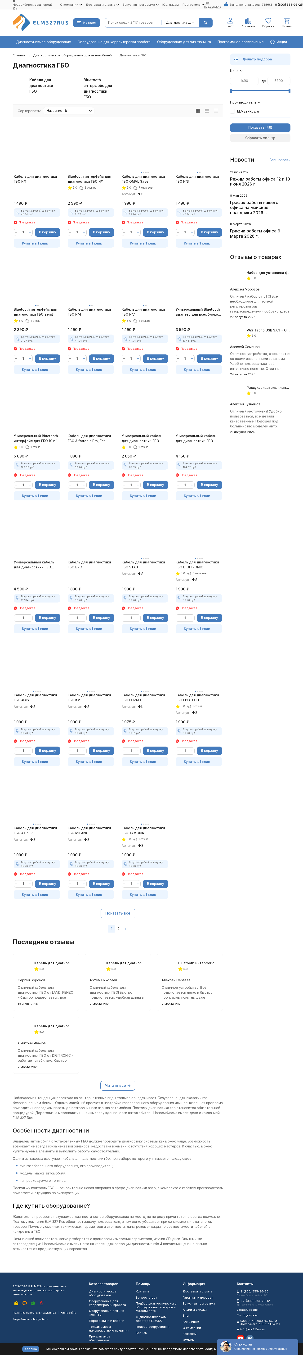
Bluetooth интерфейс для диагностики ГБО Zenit (35, 311)
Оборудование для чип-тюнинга (184, 42)
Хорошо (31, 1349)
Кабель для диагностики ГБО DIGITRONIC (197, 564)
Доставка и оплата (197, 1291)
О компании (192, 1328)
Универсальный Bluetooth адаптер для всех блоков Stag (198, 312)
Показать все (117, 913)
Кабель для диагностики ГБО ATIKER (35, 830)
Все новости (280, 160)
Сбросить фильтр (260, 138)
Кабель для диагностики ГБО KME (89, 697)
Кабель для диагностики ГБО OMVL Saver (143, 178)
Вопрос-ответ (146, 1297)
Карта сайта (68, 1312)
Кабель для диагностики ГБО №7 (143, 311)
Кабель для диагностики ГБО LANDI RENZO (54, 963)
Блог (186, 1315)
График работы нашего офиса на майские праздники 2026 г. (254, 207)
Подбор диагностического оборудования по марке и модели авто (156, 1307)
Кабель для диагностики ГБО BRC (89, 564)
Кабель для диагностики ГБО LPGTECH (197, 697)
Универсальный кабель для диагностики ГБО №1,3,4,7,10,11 (196, 438)
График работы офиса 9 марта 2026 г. (255, 233)
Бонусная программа (199, 1303)
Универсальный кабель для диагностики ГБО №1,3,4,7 (142, 438)
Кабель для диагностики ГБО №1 (35, 178)
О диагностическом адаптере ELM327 (151, 1319)
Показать (256, 127)
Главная (19, 55)
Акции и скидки (195, 1309)
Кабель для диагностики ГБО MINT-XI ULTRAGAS (126, 963)
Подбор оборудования (153, 1326)
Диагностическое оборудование (43, 42)
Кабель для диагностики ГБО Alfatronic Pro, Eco (89, 438)
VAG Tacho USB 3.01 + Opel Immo (274, 330)
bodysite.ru (40, 1319)
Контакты (143, 1291)
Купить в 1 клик (35, 243)
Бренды (141, 1333)
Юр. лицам (170, 4)
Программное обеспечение (241, 42)
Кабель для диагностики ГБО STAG (143, 564)
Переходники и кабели (106, 1321)
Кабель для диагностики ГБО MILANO (89, 830)
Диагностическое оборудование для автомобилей (72, 55)
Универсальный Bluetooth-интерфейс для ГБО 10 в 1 (37, 438)
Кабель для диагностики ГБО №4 (89, 311)
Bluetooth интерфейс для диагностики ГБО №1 (89, 178)
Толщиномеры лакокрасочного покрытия (109, 1328)
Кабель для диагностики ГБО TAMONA (143, 830)
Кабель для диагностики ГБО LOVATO (143, 697)
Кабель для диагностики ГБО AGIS (35, 697)
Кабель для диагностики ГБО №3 (197, 178)
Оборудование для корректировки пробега (114, 42)
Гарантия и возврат (198, 1297)
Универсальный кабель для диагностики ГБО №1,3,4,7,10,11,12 (34, 565)
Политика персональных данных (34, 1312)
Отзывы (188, 1340)
